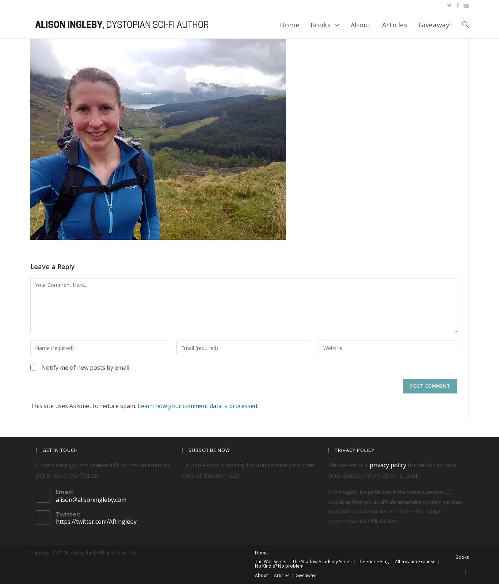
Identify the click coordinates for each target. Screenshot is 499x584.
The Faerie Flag (373, 561)
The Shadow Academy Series (321, 561)
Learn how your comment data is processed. (198, 406)
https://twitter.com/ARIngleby (96, 522)
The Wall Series (270, 561)
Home (261, 553)
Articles (281, 575)
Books (462, 557)
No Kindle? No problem (279, 566)
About (261, 575)
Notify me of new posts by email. (85, 368)
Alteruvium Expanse (415, 561)
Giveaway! (306, 575)
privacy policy (388, 465)
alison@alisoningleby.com (91, 500)
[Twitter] (449, 5)
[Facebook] (457, 5)
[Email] (465, 5)
